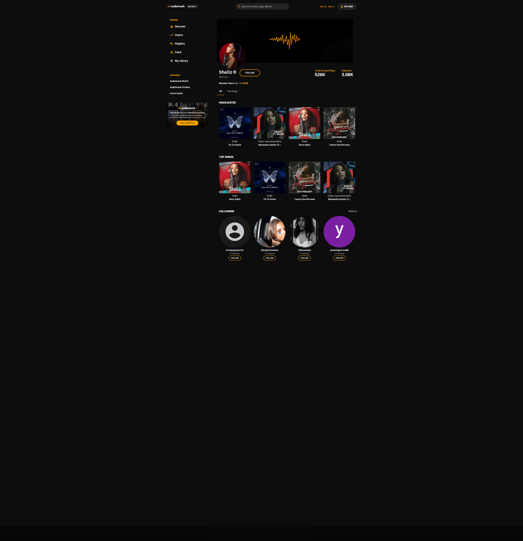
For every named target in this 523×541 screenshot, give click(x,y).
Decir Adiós (304, 144)
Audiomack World (179, 81)
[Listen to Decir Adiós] (304, 123)
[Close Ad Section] (205, 105)
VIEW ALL (352, 211)
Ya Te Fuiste (235, 144)
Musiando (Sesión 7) (269, 144)
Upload (348, 6)
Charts (179, 35)
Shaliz (235, 141)
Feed (178, 52)
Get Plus (192, 6)
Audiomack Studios (180, 87)
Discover (180, 26)
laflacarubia (304, 250)
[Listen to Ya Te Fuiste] (235, 123)
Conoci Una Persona (339, 144)
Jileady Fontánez (269, 250)
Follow (249, 72)
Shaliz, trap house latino (269, 141)
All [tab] (220, 91)
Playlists (180, 43)
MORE (245, 83)
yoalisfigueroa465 (339, 250)
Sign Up (323, 6)
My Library (181, 61)
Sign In (331, 6)
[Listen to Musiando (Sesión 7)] (269, 123)
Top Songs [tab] (232, 91)
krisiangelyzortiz (235, 250)
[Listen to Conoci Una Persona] (339, 123)
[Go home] (176, 6)
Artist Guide (176, 93)
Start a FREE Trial (187, 123)
